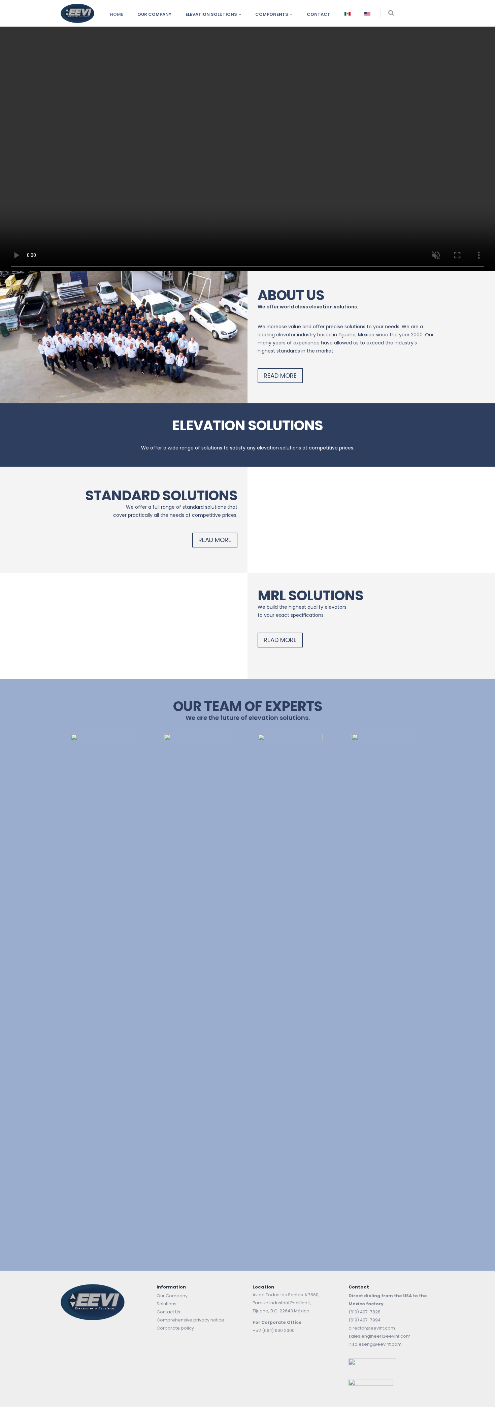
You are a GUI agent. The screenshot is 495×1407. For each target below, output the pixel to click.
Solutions (166, 1304)
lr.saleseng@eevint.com (375, 1344)
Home (116, 14)
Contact (318, 14)
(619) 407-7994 (365, 1320)
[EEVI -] (77, 13)
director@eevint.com (372, 1328)
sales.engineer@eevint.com (379, 1336)
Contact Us (168, 1312)
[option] (107, 986)
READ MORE (280, 375)
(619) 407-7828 (365, 1312)
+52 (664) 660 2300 (274, 1330)
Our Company (154, 14)
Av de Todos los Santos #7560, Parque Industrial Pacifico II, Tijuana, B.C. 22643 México (286, 1303)
